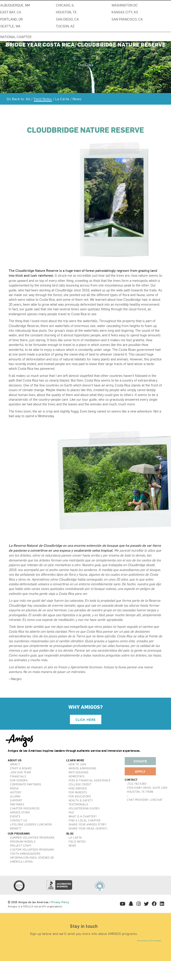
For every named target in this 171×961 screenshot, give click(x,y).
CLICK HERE (85, 719)
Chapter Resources (25, 808)
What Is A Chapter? (83, 816)
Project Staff (21, 845)
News (77, 99)
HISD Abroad (78, 788)
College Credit (80, 784)
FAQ (71, 812)
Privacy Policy (60, 902)
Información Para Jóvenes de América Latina (32, 859)
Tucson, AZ (65, 26)
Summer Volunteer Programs (32, 837)
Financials (18, 776)
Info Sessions (79, 772)
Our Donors (19, 780)
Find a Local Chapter (85, 820)
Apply (140, 771)
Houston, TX (66, 12)
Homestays (77, 776)
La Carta (62, 99)
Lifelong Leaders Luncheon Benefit (31, 826)
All (28, 99)
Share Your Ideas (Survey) (88, 828)
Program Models (22, 841)
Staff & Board (21, 768)
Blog (70, 833)
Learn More (75, 760)
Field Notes (43, 99)
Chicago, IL (65, 5)
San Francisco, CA (127, 19)
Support (16, 800)
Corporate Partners (25, 784)
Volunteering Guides (84, 808)
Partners (17, 804)
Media (14, 788)
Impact (15, 764)
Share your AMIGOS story (88, 824)
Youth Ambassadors (25, 853)
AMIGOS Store (20, 812)
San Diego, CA (67, 19)
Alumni (15, 796)
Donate (140, 761)
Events (15, 816)
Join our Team (20, 772)
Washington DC (125, 5)
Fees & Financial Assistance (90, 780)
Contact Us (18, 820)
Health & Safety (81, 800)
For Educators (80, 796)
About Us (15, 760)
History (16, 792)
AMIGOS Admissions (82, 768)
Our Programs (19, 833)
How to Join (77, 764)
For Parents (78, 792)
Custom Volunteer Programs (32, 849)
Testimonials (78, 804)
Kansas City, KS (125, 12)
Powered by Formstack (149, 940)
